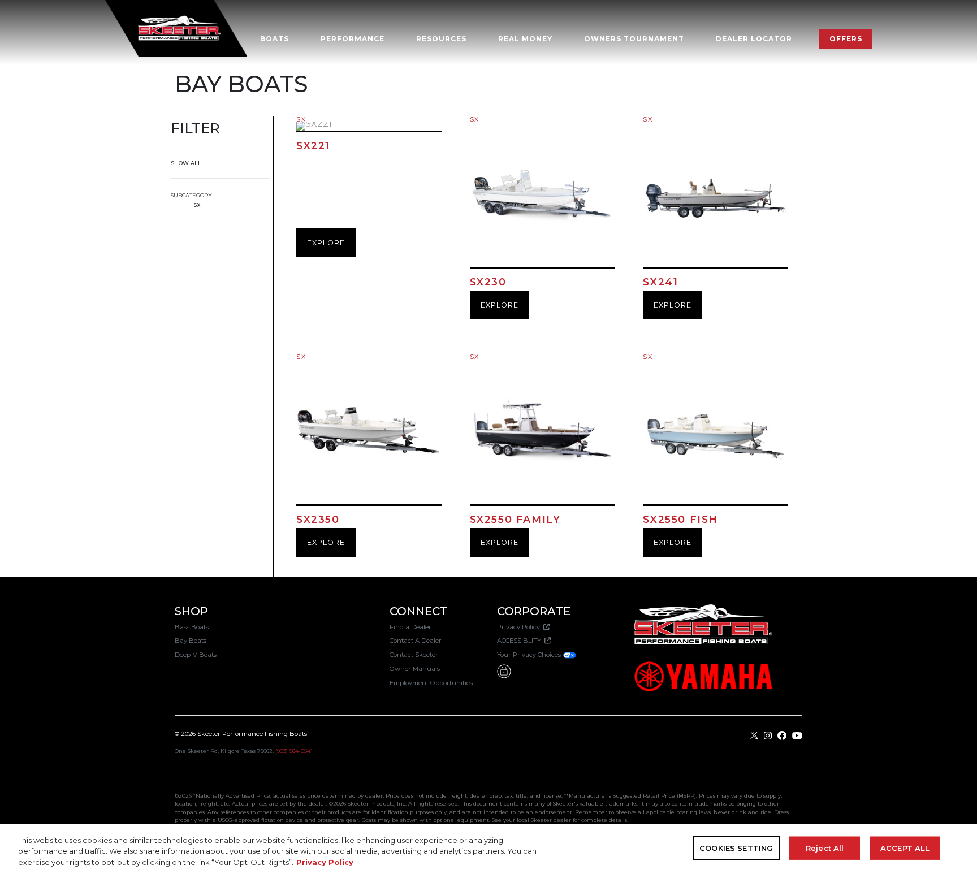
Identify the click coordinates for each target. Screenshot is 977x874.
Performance (352, 38)
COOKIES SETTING (736, 847)
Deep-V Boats (196, 655)
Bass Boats (192, 627)
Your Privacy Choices (530, 655)
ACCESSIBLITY (520, 640)
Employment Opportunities (431, 683)
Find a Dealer (410, 627)
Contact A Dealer (416, 640)
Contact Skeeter (414, 655)
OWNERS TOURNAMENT (634, 38)
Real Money (525, 38)
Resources (441, 38)
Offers (845, 38)
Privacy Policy (520, 627)
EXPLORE (326, 243)
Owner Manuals (415, 669)
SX (196, 205)
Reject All (825, 847)
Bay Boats (190, 640)
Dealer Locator (754, 38)
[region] (488, 849)
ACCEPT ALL (905, 847)
